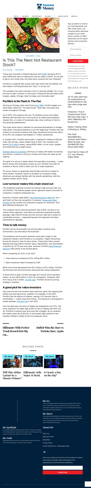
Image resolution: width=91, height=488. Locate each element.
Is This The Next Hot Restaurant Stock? (32, 62)
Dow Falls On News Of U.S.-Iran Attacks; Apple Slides (78, 154)
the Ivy (46, 400)
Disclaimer (46, 440)
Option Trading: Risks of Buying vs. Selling (77, 128)
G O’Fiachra (8, 70)
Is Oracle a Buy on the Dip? (52, 374)
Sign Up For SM (63, 16)
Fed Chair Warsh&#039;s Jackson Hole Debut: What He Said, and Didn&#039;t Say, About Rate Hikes (77, 140)
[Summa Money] (45, 7)
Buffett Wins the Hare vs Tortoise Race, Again (49, 329)
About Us (74, 16)
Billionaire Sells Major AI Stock (32, 374)
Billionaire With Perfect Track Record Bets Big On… (16, 331)
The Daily (48, 16)
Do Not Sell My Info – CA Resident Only (56, 446)
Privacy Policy (47, 443)
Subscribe (78, 61)
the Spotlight (9, 427)
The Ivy (16, 16)
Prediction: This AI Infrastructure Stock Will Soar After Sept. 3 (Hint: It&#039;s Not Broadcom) (78, 117)
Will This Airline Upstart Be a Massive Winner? (12, 375)
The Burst (25, 16)
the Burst (47, 413)
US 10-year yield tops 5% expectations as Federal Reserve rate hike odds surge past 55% (77, 102)
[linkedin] (44, 451)
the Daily (7, 437)
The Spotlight (37, 16)
